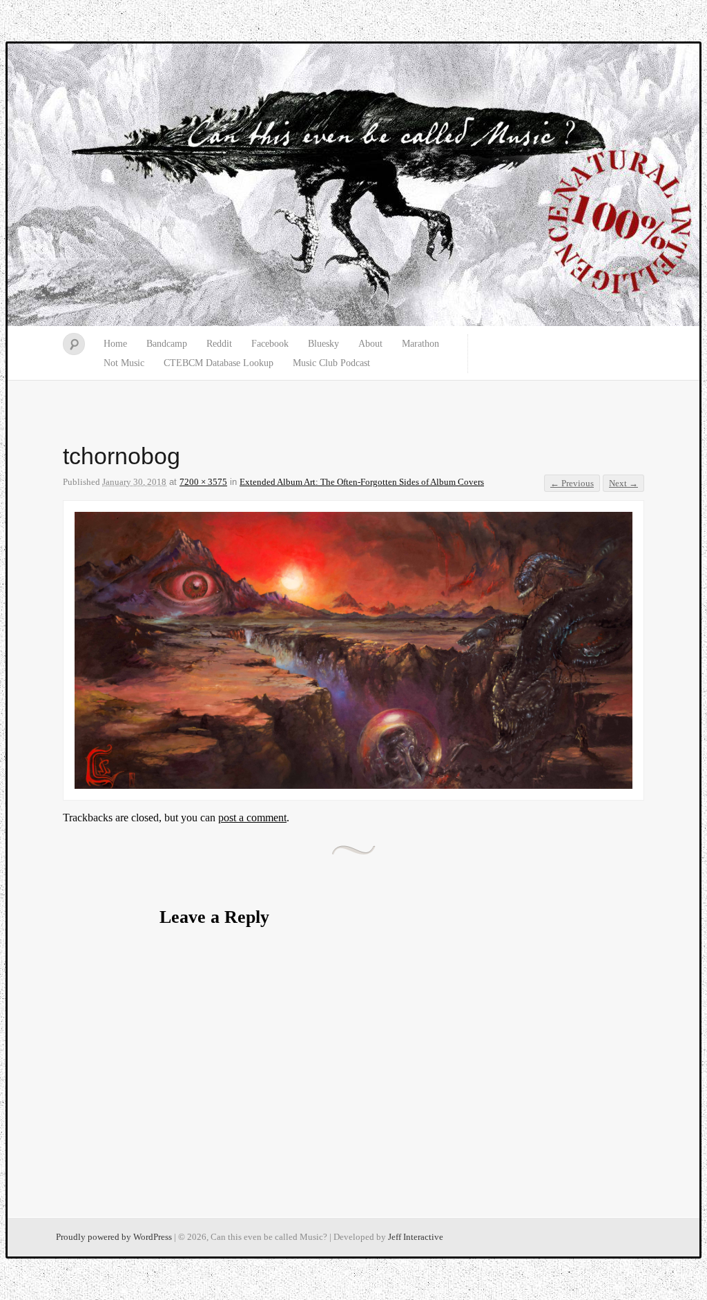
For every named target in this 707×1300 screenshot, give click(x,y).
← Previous (572, 483)
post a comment (252, 817)
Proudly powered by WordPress (114, 1237)
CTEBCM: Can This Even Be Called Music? (353, 185)
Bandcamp (166, 343)
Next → (623, 483)
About (370, 343)
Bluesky (323, 343)
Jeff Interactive (415, 1237)
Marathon (420, 343)
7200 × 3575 (203, 482)
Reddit (219, 343)
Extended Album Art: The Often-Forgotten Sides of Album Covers (362, 482)
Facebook (270, 343)
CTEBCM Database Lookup (218, 363)
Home (115, 343)
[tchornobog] (353, 785)
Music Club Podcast (331, 363)
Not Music (124, 363)
